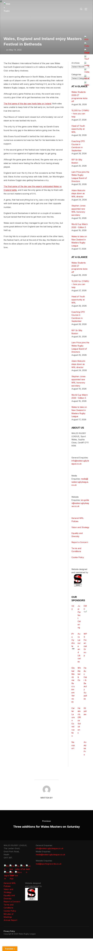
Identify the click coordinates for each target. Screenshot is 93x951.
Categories (76, 74)
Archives (75, 63)
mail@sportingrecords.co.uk (48, 864)
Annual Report (10, 920)
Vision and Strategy (80, 527)
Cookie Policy (77, 557)
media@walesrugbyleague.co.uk (80, 482)
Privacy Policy (9, 931)
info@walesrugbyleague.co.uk (49, 848)
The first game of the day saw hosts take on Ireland (27, 103)
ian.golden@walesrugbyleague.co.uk (80, 503)
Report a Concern (79, 542)
